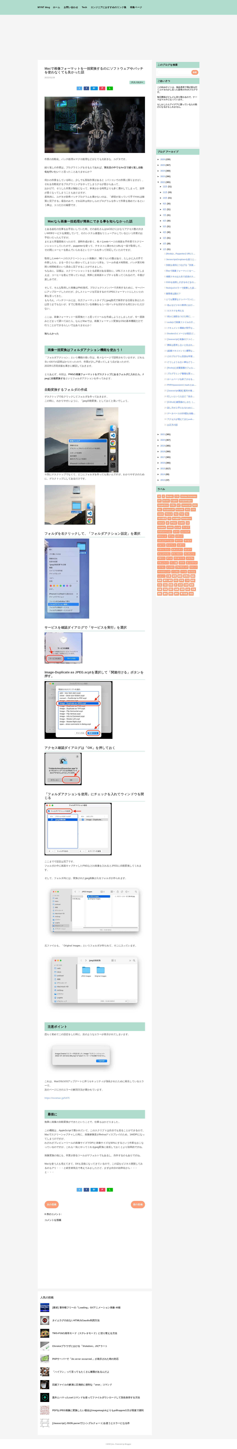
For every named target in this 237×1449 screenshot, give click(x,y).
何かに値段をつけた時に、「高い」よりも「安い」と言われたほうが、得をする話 (181, 316)
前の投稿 (138, 1204)
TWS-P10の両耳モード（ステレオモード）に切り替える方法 (84, 1333)
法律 (186, 585)
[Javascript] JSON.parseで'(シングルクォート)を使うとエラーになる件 (91, 1423)
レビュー (161, 576)
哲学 (176, 580)
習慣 (182, 589)
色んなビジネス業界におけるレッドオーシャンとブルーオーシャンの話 (181, 305)
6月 (165, 221)
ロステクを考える (175, 310)
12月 (165, 186)
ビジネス (170, 567)
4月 (165, 232)
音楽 (191, 594)
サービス (187, 541)
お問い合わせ (71, 7)
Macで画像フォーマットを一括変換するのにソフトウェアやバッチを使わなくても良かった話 (181, 271)
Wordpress (186, 518)
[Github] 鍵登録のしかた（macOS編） (181, 402)
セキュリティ (177, 549)
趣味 (165, 594)
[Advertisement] (118, 35)
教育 (193, 580)
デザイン (161, 558)
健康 (180, 576)
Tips (176, 514)
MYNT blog (44, 7)
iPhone (173, 523)
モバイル (191, 572)
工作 (187, 580)
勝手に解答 (168, 580)
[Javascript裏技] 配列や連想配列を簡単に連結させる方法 (181, 390)
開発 (171, 594)
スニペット (171, 545)
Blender (170, 496)
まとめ (177, 527)
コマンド (179, 536)
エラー (176, 532)
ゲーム (171, 536)
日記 (165, 585)
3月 (165, 238)
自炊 (188, 589)
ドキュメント (163, 563)
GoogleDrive (163, 505)
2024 (163, 171)
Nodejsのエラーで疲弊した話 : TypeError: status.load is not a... (181, 288)
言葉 (193, 589)
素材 (171, 589)
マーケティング (164, 572)
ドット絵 (173, 563)
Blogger (128, 1444)
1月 (165, 249)
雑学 (176, 594)
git (168, 523)
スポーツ (181, 545)
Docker (166, 501)
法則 (180, 585)
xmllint (170, 527)
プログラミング (182, 567)
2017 (163, 457)
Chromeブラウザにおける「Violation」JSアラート (80, 1346)
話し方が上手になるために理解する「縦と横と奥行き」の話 (181, 408)
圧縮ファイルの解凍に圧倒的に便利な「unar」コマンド (82, 1384)
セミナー (187, 549)
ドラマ (181, 563)
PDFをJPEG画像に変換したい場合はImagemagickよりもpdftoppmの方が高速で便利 (98, 1410)
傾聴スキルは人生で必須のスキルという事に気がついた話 (181, 276)
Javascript (186, 505)
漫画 (191, 585)
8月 (165, 209)
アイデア (186, 527)
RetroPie (180, 510)
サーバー (178, 541)
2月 (165, 243)
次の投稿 (51, 1204)
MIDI (195, 505)
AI (163, 496)
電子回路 (183, 594)
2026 (163, 159)
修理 (174, 576)
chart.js (161, 523)
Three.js (168, 514)
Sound (160, 514)
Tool (181, 514)
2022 (163, 182)
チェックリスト (164, 554)
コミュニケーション (165, 541)
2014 (163, 474)
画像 (165, 589)
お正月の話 (172, 425)
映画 (171, 585)
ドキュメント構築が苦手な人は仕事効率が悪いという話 (181, 328)
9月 (165, 203)
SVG (193, 510)
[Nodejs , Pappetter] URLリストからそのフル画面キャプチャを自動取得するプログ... (181, 253)
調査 (159, 594)
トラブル (190, 558)
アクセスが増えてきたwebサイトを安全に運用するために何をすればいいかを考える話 (181, 419)
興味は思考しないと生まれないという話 (181, 345)
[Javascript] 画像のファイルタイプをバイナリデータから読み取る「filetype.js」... (181, 339)
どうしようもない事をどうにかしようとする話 (181, 362)
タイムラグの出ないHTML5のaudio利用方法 (76, 1320)
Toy (187, 514)
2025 (163, 165)
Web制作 (176, 518)
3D (159, 496)
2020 (163, 440)
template (161, 527)
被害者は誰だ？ (173, 293)
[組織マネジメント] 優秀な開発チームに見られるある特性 (181, 351)
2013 (163, 480)
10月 (165, 198)
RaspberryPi (169, 510)
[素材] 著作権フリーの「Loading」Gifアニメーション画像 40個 (86, 1307)
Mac (159, 510)
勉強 (193, 576)
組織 (176, 589)
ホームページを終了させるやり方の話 (181, 379)
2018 (163, 451)
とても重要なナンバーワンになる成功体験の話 (181, 299)
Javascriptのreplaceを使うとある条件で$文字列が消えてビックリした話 (181, 259)
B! (94, 88)
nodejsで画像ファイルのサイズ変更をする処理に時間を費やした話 (181, 322)
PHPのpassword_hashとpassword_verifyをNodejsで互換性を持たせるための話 (181, 385)
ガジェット (162, 536)
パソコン (161, 567)
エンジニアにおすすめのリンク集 (108, 7)
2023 (163, 176)
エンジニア (185, 532)
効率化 (186, 576)
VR (169, 518)
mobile (181, 523)
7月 (165, 215)
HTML (172, 505)
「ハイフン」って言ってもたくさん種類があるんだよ (80, 1372)
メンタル (175, 572)
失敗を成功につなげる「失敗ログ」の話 (181, 265)
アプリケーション (165, 532)
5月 (165, 226)
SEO (187, 510)
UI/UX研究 (162, 518)
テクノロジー (137, 82)
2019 (163, 446)
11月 (165, 192)
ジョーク (161, 545)
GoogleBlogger (186, 501)
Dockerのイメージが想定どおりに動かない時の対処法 (181, 333)
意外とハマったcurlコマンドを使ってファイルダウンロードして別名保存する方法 (96, 1397)
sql (187, 523)
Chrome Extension (188, 496)
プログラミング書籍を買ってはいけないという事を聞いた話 (181, 373)
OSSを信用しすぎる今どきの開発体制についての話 (181, 282)
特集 (159, 589)
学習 (181, 580)
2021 (163, 434)
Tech (84, 7)
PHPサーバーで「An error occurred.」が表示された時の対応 (85, 1359)
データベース (179, 558)
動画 (159, 580)
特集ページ (136, 7)
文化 (159, 585)
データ (169, 558)
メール (183, 572)
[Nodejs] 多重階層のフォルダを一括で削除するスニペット (181, 368)
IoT (178, 505)
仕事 (168, 576)
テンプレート (189, 554)
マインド (193, 567)
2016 (163, 463)
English (174, 501)
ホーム (56, 7)
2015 (163, 468)
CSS (177, 496)
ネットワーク (192, 563)
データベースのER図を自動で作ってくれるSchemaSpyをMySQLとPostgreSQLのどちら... (181, 413)
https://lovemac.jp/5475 (57, 1098)
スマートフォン (164, 549)
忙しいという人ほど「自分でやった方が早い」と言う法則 (181, 396)
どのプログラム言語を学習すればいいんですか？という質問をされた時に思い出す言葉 (181, 356)
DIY (159, 501)
